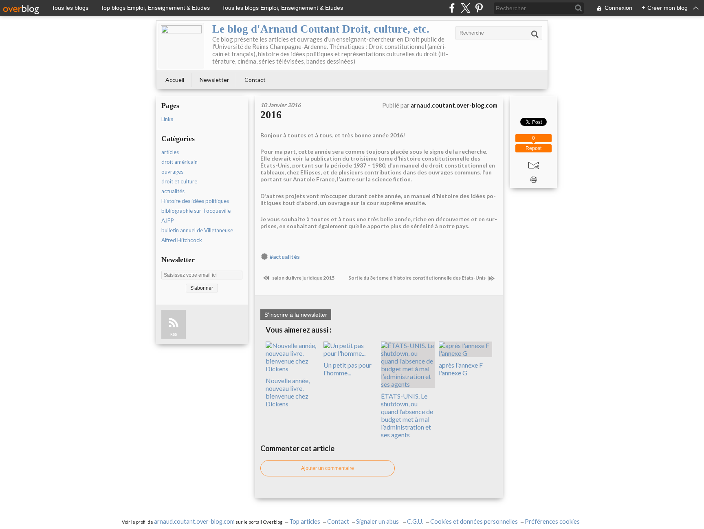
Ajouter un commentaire (327, 468)
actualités (173, 191)
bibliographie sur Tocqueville (196, 210)
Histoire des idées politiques (195, 201)
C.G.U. (415, 521)
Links (167, 119)
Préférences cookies (552, 521)
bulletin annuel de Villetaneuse (197, 230)
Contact (255, 79)
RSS (173, 334)
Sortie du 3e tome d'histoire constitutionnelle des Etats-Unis (417, 278)
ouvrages (172, 171)
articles (170, 152)
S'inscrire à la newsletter (295, 314)
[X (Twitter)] (465, 8)
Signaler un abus (378, 521)
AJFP (167, 220)
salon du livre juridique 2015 (302, 278)
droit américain (179, 162)
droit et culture (179, 181)
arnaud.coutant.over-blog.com (194, 521)
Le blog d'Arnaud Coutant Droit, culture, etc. (320, 29)
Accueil (174, 79)
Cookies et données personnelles (474, 521)
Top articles (304, 521)
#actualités (285, 256)
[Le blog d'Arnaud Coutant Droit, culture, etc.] (181, 45)
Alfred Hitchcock (181, 240)
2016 (271, 115)
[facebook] (452, 8)
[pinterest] (479, 8)
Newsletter (214, 79)
